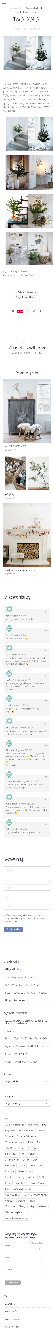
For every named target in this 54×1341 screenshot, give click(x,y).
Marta (8, 1038)
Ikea (22, 1153)
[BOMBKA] (27, 472)
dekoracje (9, 1136)
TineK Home (10, 1206)
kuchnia (22, 1165)
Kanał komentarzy (13, 1319)
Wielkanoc (43, 1206)
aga (7, 615)
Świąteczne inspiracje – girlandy (20, 570)
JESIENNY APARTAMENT (26, 1062)
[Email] (13, 311)
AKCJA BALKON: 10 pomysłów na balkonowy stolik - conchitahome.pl (26, 1022)
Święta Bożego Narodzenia (27, 297)
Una (7, 635)
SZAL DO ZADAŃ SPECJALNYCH (22, 985)
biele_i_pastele (11, 727)
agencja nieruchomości (14, 1124)
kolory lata (10, 1165)
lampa (32, 1165)
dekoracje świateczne (27, 292)
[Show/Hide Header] (4, 3)
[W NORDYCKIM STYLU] (27, 410)
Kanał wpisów (11, 1311)
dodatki (30, 1142)
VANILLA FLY (36, 1046)
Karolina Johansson (13, 781)
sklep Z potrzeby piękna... (36, 1194)
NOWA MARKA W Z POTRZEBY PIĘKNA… (26, 992)
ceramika (40, 1130)
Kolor (35, 1159)
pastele (8, 1183)
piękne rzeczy (21, 1183)
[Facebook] (40, 311)
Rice (7, 1188)
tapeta (32, 1200)
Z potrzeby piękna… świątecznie (20, 977)
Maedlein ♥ (10, 750)
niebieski (31, 1177)
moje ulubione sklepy (14, 1177)
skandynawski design (22, 1188)
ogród (41, 1177)
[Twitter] (34, 311)
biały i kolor (10, 1130)
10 (35, 12)
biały (44, 1124)
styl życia (9, 1200)
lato (40, 1165)
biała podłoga (33, 1124)
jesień (26, 1159)
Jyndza (8, 680)
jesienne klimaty (12, 1159)
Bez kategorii (24, 12)
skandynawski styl (13, 1194)
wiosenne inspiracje (13, 1212)
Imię (7, 1257)
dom (39, 1142)
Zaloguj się (10, 1303)
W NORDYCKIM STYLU (16, 446)
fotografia (35, 1148)
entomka (9, 705)
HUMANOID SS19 (13, 969)
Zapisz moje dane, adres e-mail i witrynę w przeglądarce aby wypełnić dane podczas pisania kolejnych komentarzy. (24, 918)
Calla (7, 829)
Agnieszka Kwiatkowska (34, 8)
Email (22, 1245)
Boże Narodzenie (26, 1130)
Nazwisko (9, 1269)
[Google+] (27, 311)
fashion (24, 1148)
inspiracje (31, 1153)
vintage (32, 1206)
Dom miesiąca (11, 1148)
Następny (33, 28)
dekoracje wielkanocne (27, 1136)
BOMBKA (9, 494)
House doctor (11, 1153)
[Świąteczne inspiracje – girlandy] (27, 534)
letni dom (9, 1171)
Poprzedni (21, 28)
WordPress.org (12, 1327)
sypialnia (21, 1200)
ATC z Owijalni (11, 803)
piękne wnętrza (38, 1183)
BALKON (11, 1030)
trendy (22, 1206)
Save (21, 311)
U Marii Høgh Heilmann (16, 1000)
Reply (46, 611)
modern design (24, 1171)
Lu (7, 654)
